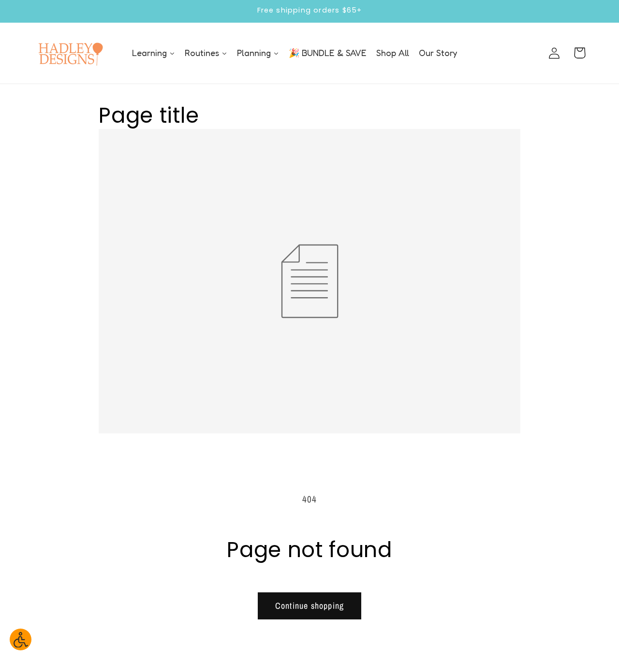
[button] (579, 53)
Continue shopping (309, 606)
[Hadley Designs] (70, 53)
